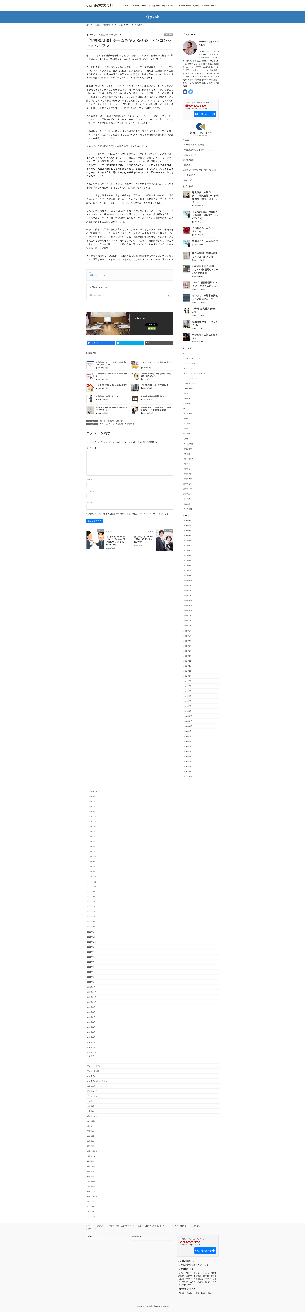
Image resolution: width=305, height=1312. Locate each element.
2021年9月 (187, 676)
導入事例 (186, 424)
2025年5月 (187, 536)
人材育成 (186, 398)
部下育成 (186, 499)
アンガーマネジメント (191, 358)
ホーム (90, 1226)
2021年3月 (187, 701)
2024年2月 (187, 571)
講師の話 (186, 494)
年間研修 (186, 434)
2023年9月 (187, 586)
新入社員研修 (188, 444)
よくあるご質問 (189, 175)
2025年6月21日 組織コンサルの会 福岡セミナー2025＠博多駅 (205, 269)
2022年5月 (187, 636)
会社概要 (186, 165)
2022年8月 (187, 621)
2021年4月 (187, 696)
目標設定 (186, 454)
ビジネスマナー (189, 383)
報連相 (185, 418)
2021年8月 (187, 681)
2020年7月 (187, 741)
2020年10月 (188, 726)
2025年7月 (187, 531)
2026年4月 (187, 526)
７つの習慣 (187, 509)
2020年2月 (187, 766)
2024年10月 (188, 551)
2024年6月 (187, 561)
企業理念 (186, 403)
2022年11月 (187, 606)
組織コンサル (188, 489)
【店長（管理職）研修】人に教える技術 (111, 385)
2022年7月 (187, 626)
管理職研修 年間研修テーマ (107, 396)
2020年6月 (187, 746)
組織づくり (120, 421)
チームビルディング (108, 424)
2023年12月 (188, 581)
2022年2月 (187, 651)
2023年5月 (187, 591)
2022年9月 (187, 616)
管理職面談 (187, 479)
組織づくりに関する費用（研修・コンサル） (200, 170)
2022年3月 (187, 646)
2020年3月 (187, 761)
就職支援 (186, 429)
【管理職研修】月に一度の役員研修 (154, 385)
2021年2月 (187, 706)
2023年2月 (187, 596)
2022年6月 (187, 631)
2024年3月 (187, 566)
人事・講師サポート (182, 1226)
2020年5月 (187, 751)
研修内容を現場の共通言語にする (154, 396)
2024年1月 (187, 576)
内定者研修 (187, 413)
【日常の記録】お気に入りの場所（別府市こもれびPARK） (205, 215)
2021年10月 (188, 671)
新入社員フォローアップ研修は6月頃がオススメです (143, 539)
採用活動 (186, 439)
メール (90, 491)
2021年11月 (187, 666)
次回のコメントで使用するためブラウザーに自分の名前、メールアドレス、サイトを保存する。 (129, 514)
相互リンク (187, 180)
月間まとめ (187, 449)
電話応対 (186, 504)
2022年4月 (187, 641)
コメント (91, 448)
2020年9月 (187, 731)
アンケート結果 (189, 363)
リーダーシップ (189, 388)
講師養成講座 (188, 160)
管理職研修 (110, 421)
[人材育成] (95, 537)
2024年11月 (187, 546)
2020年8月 (187, 736)
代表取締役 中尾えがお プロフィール (197, 150)
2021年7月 (187, 686)
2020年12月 (188, 716)
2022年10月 (188, 611)
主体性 (185, 393)
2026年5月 (187, 521)
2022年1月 (187, 656)
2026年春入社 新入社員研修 (193, 145)
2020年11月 (187, 721)
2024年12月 (188, 541)
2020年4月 (187, 756)
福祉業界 (121, 424)
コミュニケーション (190, 378)
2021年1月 (187, 711)
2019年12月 (188, 776)
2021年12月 (188, 661)
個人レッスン (188, 408)
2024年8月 (187, 556)
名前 (89, 479)
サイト (89, 502)
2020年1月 (187, 771)
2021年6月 (187, 691)
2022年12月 (188, 601)
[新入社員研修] (164, 535)
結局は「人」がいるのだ (205, 241)
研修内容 (169, 35)
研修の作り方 (188, 459)
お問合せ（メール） (98, 275)
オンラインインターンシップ (194, 373)
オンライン (187, 368)
